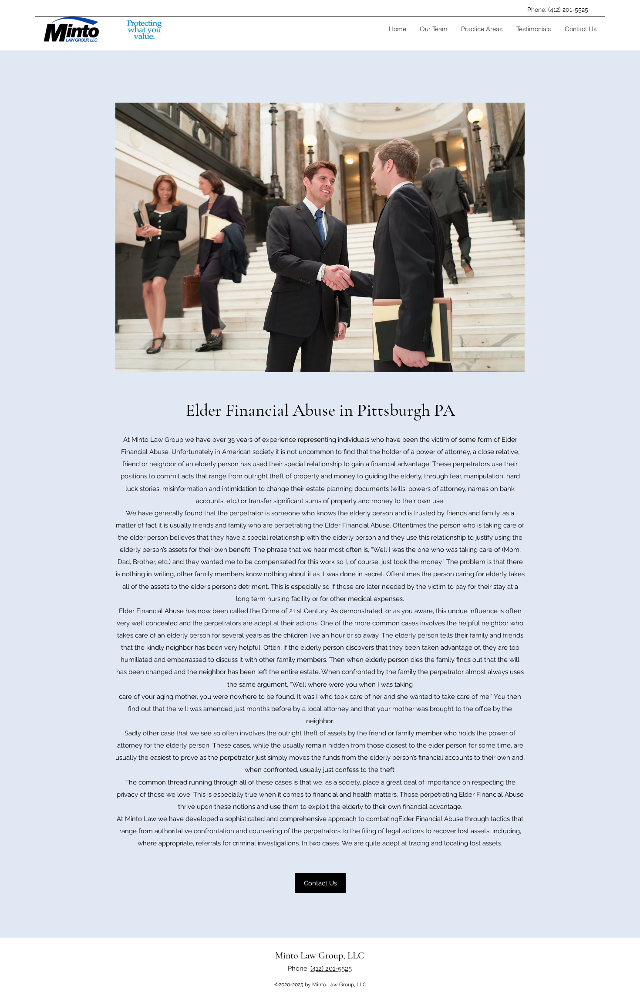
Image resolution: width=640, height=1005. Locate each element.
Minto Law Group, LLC (319, 955)
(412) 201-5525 (331, 968)
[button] (433, 29)
